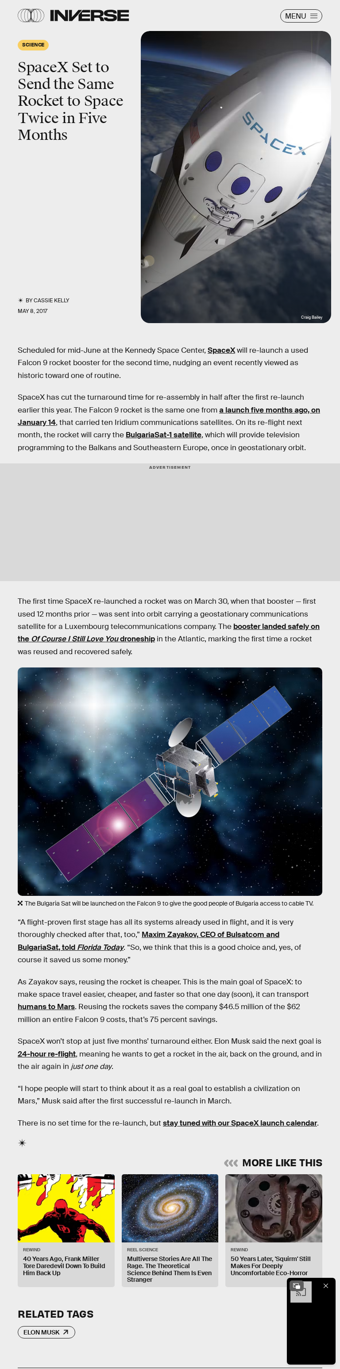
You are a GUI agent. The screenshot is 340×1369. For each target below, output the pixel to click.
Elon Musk (41, 1332)
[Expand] (297, 1285)
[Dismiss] (326, 1285)
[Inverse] (90, 15)
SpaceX (221, 350)
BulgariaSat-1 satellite (163, 435)
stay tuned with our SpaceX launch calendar (240, 1123)
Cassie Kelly (51, 300)
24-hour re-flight (47, 1054)
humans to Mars (46, 1006)
